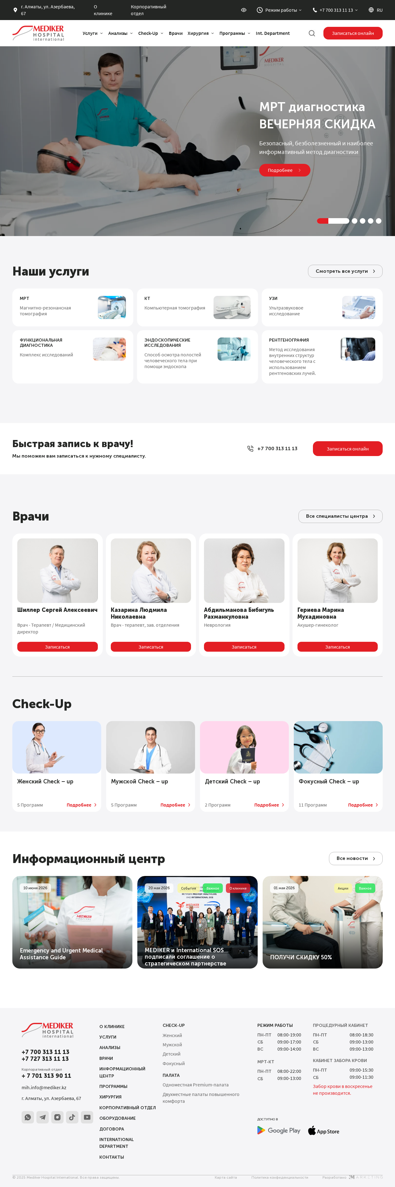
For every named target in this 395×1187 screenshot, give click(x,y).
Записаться (57, 647)
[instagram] (57, 1117)
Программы (113, 1086)
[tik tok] (72, 1117)
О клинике (103, 9)
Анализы (109, 1047)
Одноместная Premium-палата (196, 1084)
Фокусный (329, 781)
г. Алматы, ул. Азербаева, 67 (51, 1098)
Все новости (352, 858)
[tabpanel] (197, 137)
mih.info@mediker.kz (44, 1087)
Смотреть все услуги (342, 271)
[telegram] (42, 1117)
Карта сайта (226, 1177)
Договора (111, 1129)
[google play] (279, 1130)
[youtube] (87, 1117)
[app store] (323, 1130)
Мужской (139, 781)
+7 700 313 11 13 (45, 1052)
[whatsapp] (28, 1117)
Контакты (111, 1157)
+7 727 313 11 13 (45, 1059)
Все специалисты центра (337, 516)
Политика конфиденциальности (280, 1177)
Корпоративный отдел (148, 9)
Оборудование (117, 1118)
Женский (45, 781)
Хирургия (110, 1097)
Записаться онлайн (353, 33)
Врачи (176, 33)
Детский (232, 781)
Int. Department (273, 33)
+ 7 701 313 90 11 (46, 1076)
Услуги (107, 1037)
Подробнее (79, 805)
